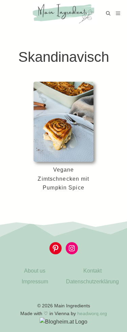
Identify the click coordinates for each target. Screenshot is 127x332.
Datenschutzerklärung (92, 281)
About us (34, 271)
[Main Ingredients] (64, 13)
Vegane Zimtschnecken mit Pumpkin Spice (63, 178)
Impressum (35, 281)
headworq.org (92, 313)
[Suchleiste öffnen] (108, 13)
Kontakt (92, 271)
